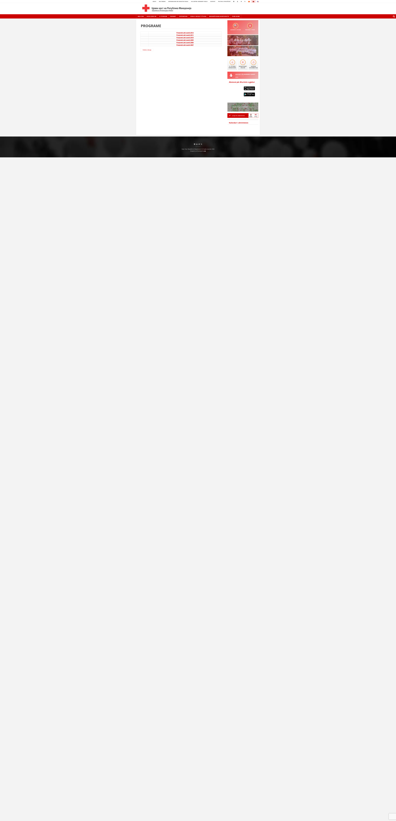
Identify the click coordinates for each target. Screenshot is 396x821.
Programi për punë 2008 (185, 42)
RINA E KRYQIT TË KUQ (198, 16)
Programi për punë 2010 (185, 38)
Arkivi (154, 1)
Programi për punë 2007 (185, 45)
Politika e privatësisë (224, 1)
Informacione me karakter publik (178, 1)
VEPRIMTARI (183, 16)
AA (205, 151)
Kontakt (212, 1)
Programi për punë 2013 (185, 33)
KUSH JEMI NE (151, 16)
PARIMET (173, 16)
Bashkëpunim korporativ (219, 16)
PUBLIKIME (236, 16)
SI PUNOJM (163, 16)
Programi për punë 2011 (185, 35)
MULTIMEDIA (162, 1)
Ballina (141, 16)
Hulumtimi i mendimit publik (199, 1)
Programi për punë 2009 (185, 40)
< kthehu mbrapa (146, 50)
